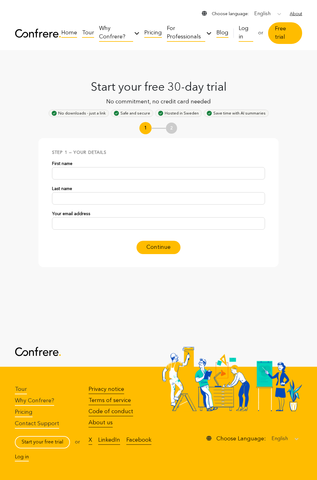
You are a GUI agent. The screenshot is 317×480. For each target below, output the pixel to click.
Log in (244, 33)
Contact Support (37, 423)
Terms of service (110, 400)
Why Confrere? (112, 33)
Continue (158, 247)
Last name (62, 189)
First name (62, 164)
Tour (88, 33)
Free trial (280, 33)
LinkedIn (109, 440)
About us (101, 423)
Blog (222, 33)
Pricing (153, 33)
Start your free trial (42, 442)
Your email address (71, 214)
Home (69, 33)
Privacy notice (106, 389)
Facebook (138, 440)
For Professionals (184, 33)
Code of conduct (111, 411)
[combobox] (254, 14)
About (296, 14)
